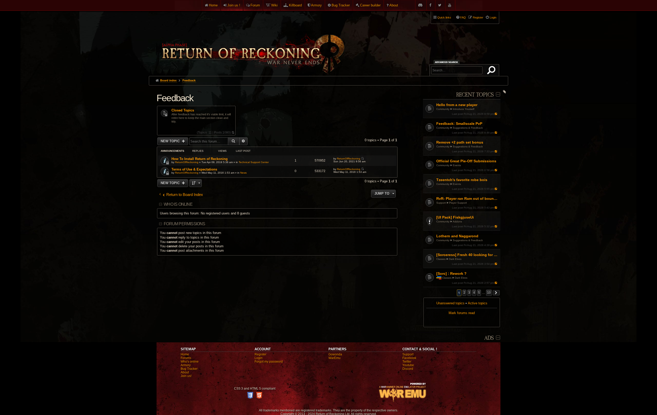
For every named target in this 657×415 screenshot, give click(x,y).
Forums (186, 358)
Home (213, 5)
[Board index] (252, 41)
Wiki (274, 5)
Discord (407, 369)
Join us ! (233, 5)
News (243, 172)
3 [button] (469, 293)
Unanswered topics (450, 303)
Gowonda (335, 354)
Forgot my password (269, 361)
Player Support (458, 202)
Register (260, 354)
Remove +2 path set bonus (459, 142)
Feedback (175, 98)
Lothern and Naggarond (457, 236)
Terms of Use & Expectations (194, 169)
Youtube (408, 365)
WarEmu (334, 358)
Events (457, 165)
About (393, 5)
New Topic (171, 141)
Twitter (406, 361)
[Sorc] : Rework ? (451, 273)
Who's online (190, 361)
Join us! (186, 376)
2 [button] (464, 293)
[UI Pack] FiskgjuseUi (455, 217)
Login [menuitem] (493, 17)
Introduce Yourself (463, 109)
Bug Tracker (341, 5)
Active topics (477, 303)
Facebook (409, 358)
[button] (496, 292)
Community (442, 109)
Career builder (370, 5)
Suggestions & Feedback (468, 127)
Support (441, 202)
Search (492, 71)
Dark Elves (455, 259)
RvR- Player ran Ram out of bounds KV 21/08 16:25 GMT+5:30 (467, 198)
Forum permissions (184, 224)
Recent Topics (475, 95)
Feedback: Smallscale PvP (459, 123)
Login (259, 358)
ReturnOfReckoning (186, 162)
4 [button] (474, 293)
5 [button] (479, 293)
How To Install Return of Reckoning (199, 159)
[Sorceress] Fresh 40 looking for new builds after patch (467, 255)
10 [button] (489, 293)
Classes (441, 259)
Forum (255, 5)
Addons (457, 221)
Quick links (444, 17)
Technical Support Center (254, 162)
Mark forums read (462, 313)
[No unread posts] (232, 132)
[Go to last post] (496, 113)
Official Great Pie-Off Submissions (466, 161)
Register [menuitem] (478, 17)
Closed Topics (182, 110)
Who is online (178, 204)
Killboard (295, 5)
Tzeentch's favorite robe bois (461, 180)
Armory (316, 5)
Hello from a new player (456, 105)
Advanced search (447, 62)
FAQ (463, 17)
